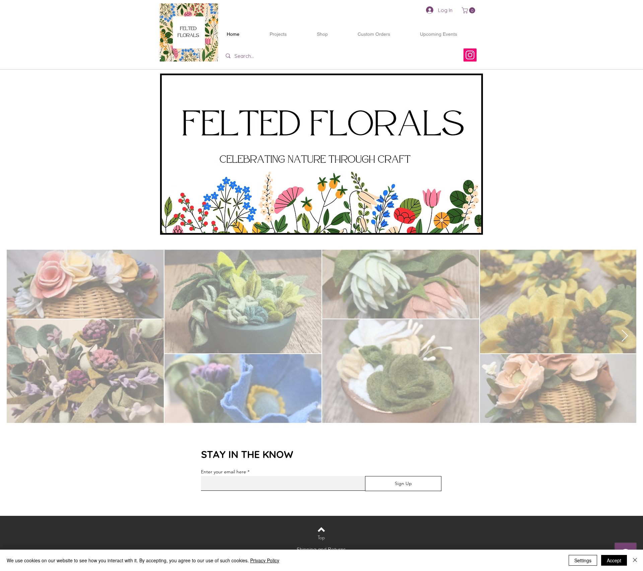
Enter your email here (223, 471)
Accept (614, 560)
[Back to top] (321, 529)
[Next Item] (625, 336)
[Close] (635, 560)
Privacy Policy (264, 560)
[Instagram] (470, 55)
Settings (582, 560)
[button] (469, 10)
